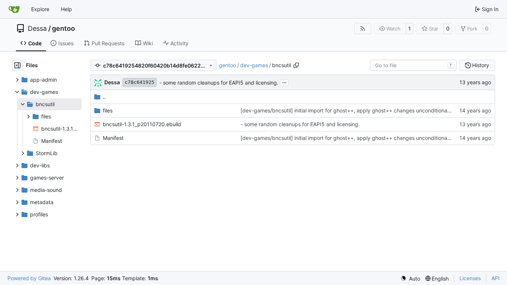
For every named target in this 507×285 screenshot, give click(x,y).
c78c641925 (139, 82)
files (107, 110)
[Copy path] (296, 65)
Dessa (37, 28)
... (284, 81)
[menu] (410, 278)
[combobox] (413, 65)
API (495, 278)
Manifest (113, 138)
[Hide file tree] (17, 65)
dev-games (254, 65)
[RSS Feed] (362, 28)
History (480, 65)
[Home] (14, 9)
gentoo (63, 28)
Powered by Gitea (29, 278)
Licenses (470, 278)
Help (66, 9)
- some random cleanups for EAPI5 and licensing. (218, 82)
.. (104, 97)
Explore (40, 9)
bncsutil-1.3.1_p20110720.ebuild (142, 124)
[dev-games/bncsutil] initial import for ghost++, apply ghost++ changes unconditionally (346, 110)
